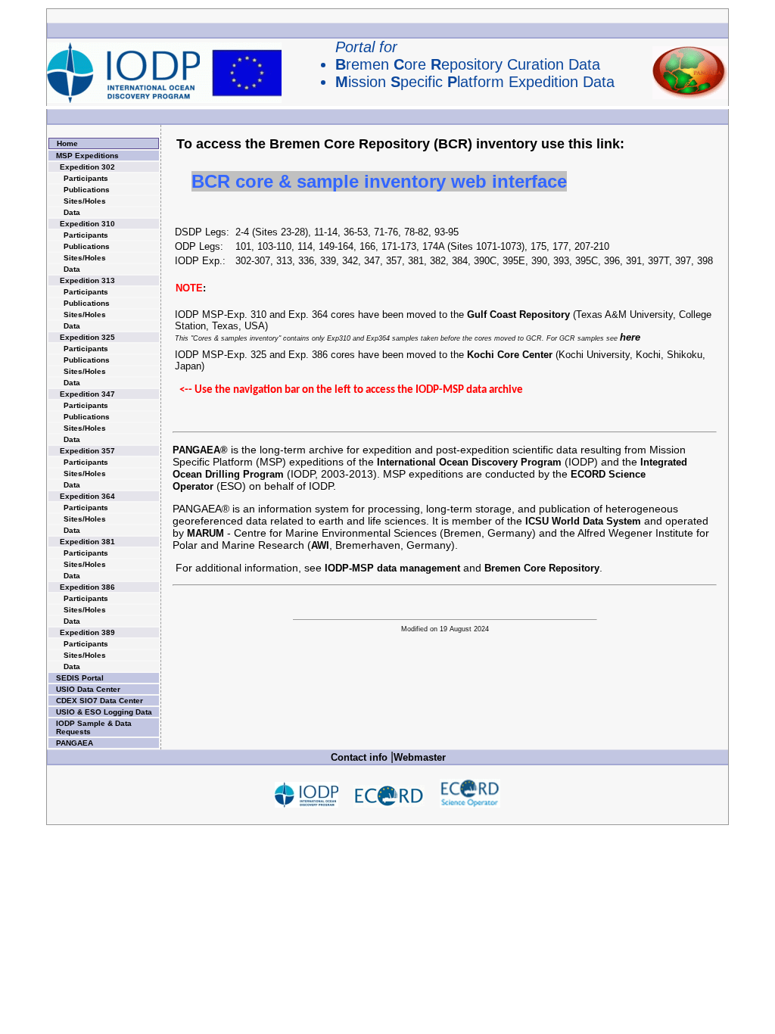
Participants (86, 178)
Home (67, 143)
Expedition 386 (87, 587)
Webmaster (420, 757)
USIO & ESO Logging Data (104, 712)
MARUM (205, 533)
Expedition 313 (87, 280)
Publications (87, 189)
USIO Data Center (88, 689)
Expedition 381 (87, 541)
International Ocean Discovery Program (469, 462)
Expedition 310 (87, 224)
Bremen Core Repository (541, 568)
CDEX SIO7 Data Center (99, 700)
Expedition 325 (87, 337)
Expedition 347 (87, 394)
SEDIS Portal (80, 678)
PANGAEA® (200, 450)
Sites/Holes (85, 201)
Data (72, 212)
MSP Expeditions (87, 155)
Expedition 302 (87, 167)
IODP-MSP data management (392, 568)
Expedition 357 (87, 451)
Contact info (359, 757)
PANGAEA (74, 743)
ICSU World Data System (583, 521)
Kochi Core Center (509, 354)
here (630, 337)
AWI (320, 545)
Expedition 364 (87, 496)
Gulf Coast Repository (518, 314)
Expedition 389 (87, 632)
